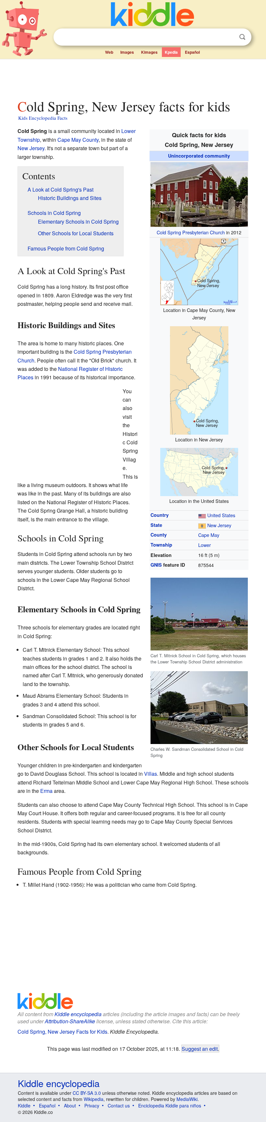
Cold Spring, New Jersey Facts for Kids (62, 1031)
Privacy (91, 1105)
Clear (229, 37)
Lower (204, 544)
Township (161, 544)
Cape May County (78, 139)
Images (127, 52)
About (70, 1105)
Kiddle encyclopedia (78, 1014)
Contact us (119, 1105)
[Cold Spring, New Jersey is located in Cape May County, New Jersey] (199, 271)
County (159, 534)
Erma (46, 790)
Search (242, 37)
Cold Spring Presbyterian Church (191, 232)
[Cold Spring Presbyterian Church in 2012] (199, 193)
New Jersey (219, 525)
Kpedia (171, 52)
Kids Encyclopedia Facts (42, 118)
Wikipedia (93, 1099)
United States (221, 515)
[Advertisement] (133, 77)
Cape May (208, 534)
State (156, 525)
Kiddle (24, 1105)
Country (160, 515)
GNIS (156, 564)
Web (109, 52)
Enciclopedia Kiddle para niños (169, 1105)
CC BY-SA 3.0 (87, 1093)
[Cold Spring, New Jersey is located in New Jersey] (199, 379)
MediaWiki (187, 1099)
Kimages (149, 52)
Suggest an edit (200, 1048)
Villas (150, 773)
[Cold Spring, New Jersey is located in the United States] (199, 471)
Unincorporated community (199, 155)
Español (192, 52)
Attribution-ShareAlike (70, 1021)
